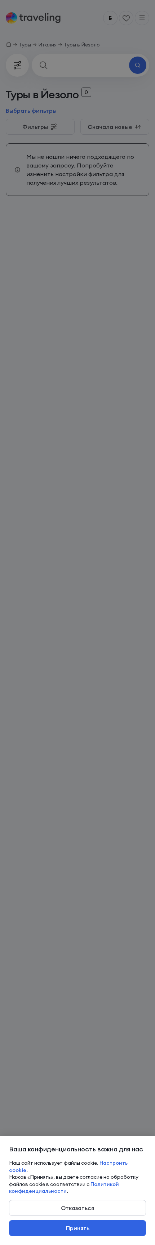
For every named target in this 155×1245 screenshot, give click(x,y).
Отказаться (77, 1208)
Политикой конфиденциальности (64, 1188)
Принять (77, 1228)
